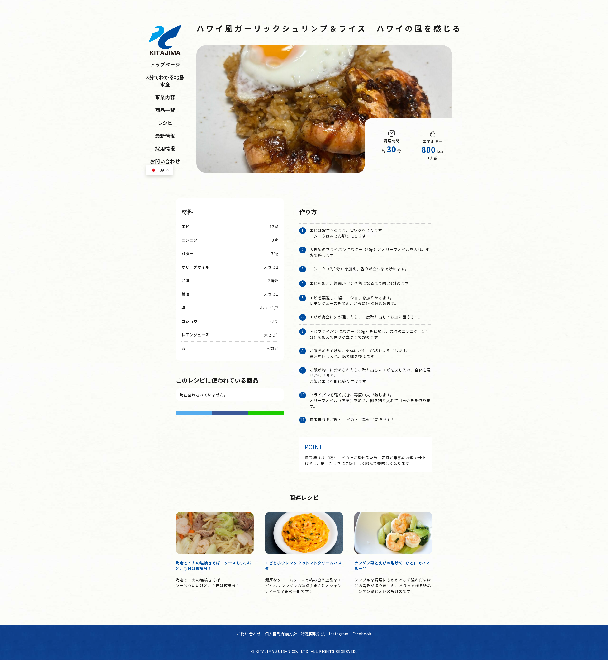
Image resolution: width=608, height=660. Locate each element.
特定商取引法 (313, 634)
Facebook (361, 634)
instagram (339, 634)
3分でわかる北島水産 (165, 81)
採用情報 (165, 148)
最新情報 (165, 135)
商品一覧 (165, 109)
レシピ (165, 122)
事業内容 (165, 97)
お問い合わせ (165, 161)
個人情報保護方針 (281, 634)
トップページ (165, 64)
